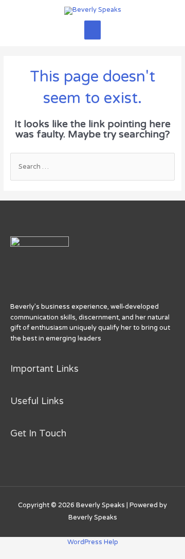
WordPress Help (92, 542)
